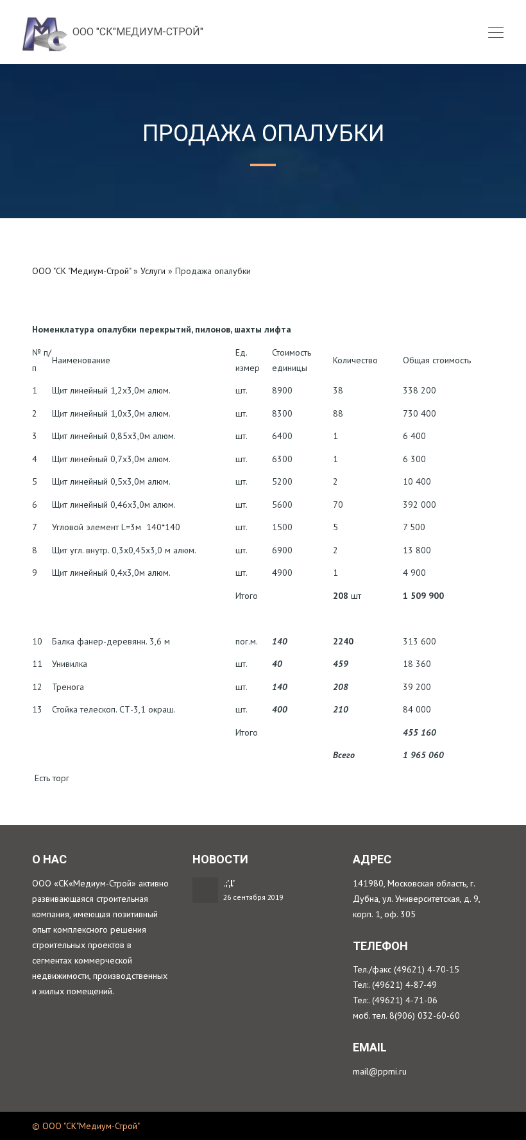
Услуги (152, 271)
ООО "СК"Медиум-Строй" (136, 32)
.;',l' (229, 883)
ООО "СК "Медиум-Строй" (81, 271)
